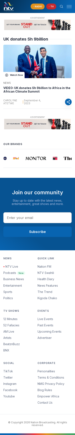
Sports (7, 292)
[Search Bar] (61, 6)
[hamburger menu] (69, 6)
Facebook (10, 390)
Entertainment (12, 285)
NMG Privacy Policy (51, 383)
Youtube (9, 396)
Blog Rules (45, 390)
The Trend (45, 292)
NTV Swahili (46, 273)
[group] (5, 158)
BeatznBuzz (11, 344)
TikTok (8, 371)
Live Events (45, 319)
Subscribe (37, 232)
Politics (8, 298)
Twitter (8, 377)
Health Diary (46, 279)
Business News (13, 279)
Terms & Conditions (51, 377)
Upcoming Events (49, 331)
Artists (7, 338)
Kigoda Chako (47, 298)
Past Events (45, 325)
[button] (67, 6)
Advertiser (45, 338)
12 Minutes (10, 319)
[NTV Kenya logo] (8, 6)
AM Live (8, 331)
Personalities (46, 371)
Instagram (9, 383)
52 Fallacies (11, 325)
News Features (48, 285)
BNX (6, 350)
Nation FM (44, 266)
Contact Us (45, 402)
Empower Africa (48, 396)
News (7, 82)
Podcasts (13, 273)
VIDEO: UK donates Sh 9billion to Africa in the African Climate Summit (36, 89)
